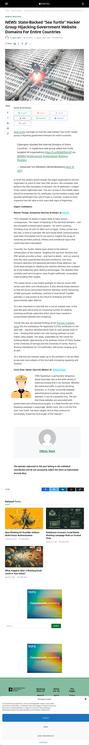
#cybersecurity (34, 156)
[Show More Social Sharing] (30, 44)
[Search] (82, 3)
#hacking (63, 156)
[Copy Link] (26, 44)
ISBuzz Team (16, 38)
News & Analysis (16, 11)
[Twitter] (7, 117)
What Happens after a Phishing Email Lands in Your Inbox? (23, 572)
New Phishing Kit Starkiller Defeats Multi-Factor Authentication (22, 534)
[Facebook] (7, 112)
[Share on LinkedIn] (15, 44)
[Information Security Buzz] (44, 4)
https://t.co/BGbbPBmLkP (58, 152)
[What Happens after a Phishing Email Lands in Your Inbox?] (24, 556)
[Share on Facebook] (22, 44)
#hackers (22, 160)
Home (7, 11)
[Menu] (6, 3)
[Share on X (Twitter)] (18, 44)
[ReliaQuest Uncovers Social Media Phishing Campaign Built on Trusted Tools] (65, 518)
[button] (85, 699)
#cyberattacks (50, 156)
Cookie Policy (43, 742)
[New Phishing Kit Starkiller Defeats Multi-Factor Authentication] (24, 518)
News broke (19, 131)
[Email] (7, 128)
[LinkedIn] (7, 123)
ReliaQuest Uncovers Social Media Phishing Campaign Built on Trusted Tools (63, 535)
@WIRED (21, 156)
